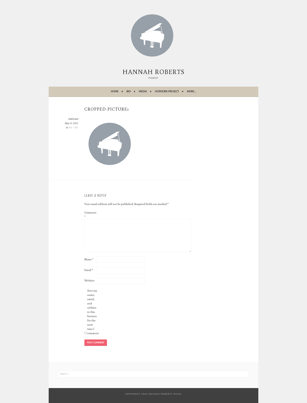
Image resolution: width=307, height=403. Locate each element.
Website (89, 280)
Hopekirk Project (167, 91)
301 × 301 (73, 127)
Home (115, 91)
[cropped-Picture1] (111, 169)
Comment (90, 214)
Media (143, 91)
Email (88, 270)
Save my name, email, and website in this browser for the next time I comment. (93, 312)
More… (191, 91)
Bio (128, 91)
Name (88, 259)
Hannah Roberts (154, 71)
